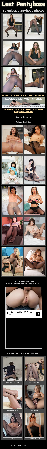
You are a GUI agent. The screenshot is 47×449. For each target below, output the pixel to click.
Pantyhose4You (12, 410)
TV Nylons (12, 438)
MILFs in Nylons (34, 382)
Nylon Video (35, 410)
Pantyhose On (35, 438)
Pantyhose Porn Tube (12, 382)
